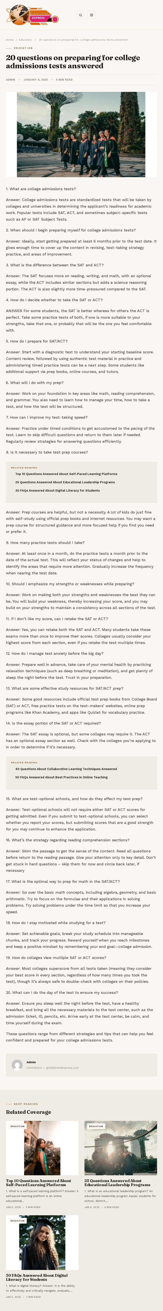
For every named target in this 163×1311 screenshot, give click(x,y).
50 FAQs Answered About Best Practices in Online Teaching (61, 777)
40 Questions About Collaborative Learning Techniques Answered (66, 769)
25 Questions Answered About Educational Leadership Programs (65, 482)
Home (10, 39)
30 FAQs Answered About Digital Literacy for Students (57, 490)
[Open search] (80, 15)
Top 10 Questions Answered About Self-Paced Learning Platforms (66, 474)
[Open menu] (91, 15)
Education (25, 39)
